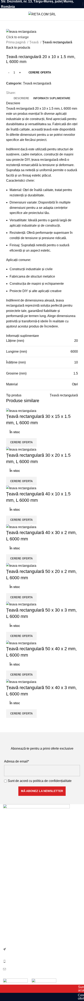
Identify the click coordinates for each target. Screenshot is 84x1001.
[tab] (21, 98)
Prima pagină (16, 42)
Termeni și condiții (16, 920)
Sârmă (8, 876)
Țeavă (34, 42)
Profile (7, 861)
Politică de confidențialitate (22, 905)
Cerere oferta (40, 72)
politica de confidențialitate (52, 781)
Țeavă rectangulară (57, 42)
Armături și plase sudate (20, 853)
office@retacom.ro (21, 969)
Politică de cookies (16, 912)
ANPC (7, 935)
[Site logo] (42, 14)
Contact (8, 928)
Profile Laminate (15, 869)
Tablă (7, 884)
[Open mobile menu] (4, 14)
